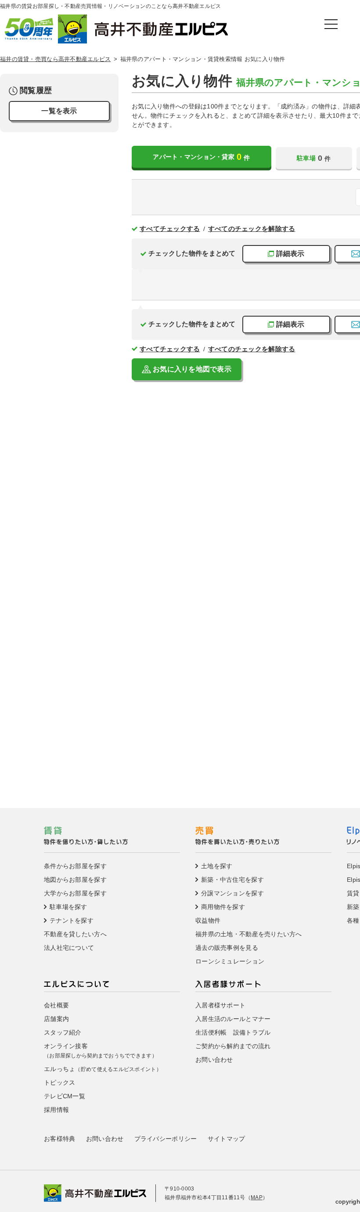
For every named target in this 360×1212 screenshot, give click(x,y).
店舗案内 (56, 1018)
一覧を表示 (59, 111)
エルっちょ (103, 1068)
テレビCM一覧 (64, 1096)
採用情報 (56, 1109)
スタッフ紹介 (63, 1032)
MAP (257, 1197)
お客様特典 (59, 1138)
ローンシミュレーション (229, 961)
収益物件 (207, 920)
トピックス (59, 1082)
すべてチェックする (170, 228)
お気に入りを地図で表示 (192, 369)
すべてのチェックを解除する (251, 228)
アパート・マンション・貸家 (201, 157)
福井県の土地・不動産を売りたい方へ (248, 934)
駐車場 (314, 158)
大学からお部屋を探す (75, 893)
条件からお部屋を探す (75, 865)
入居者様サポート (220, 1005)
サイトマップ (226, 1138)
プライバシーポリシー (165, 1138)
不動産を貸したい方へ (75, 934)
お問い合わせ (214, 1059)
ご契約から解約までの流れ (232, 1046)
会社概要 (56, 1005)
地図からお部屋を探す (75, 879)
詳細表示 (290, 253)
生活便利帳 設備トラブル (232, 1032)
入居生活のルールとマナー (232, 1018)
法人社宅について (69, 947)
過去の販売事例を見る (226, 947)
